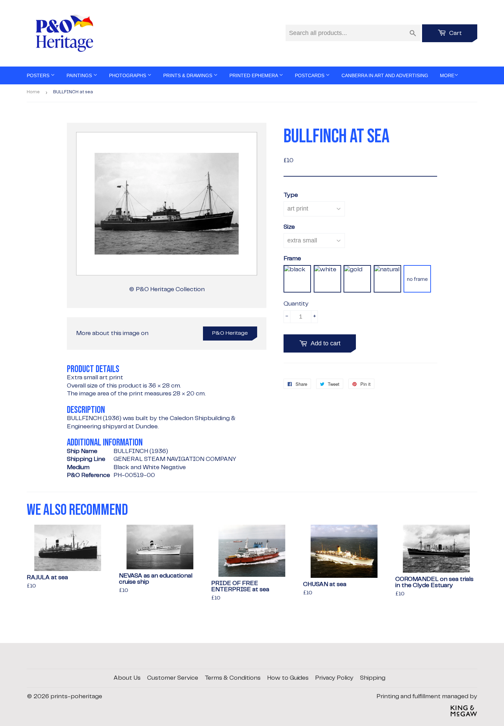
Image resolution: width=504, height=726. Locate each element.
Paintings (80, 75)
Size (289, 227)
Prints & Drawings (188, 75)
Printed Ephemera (254, 75)
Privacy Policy (334, 678)
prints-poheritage (76, 696)
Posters (39, 75)
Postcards (310, 75)
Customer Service (172, 678)
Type (291, 195)
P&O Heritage (230, 333)
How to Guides (288, 678)
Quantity (296, 304)
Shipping (372, 678)
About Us (127, 678)
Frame (292, 258)
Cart (455, 33)
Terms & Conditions (233, 678)
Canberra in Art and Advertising (384, 75)
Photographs (128, 75)
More (447, 75)
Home (33, 92)
